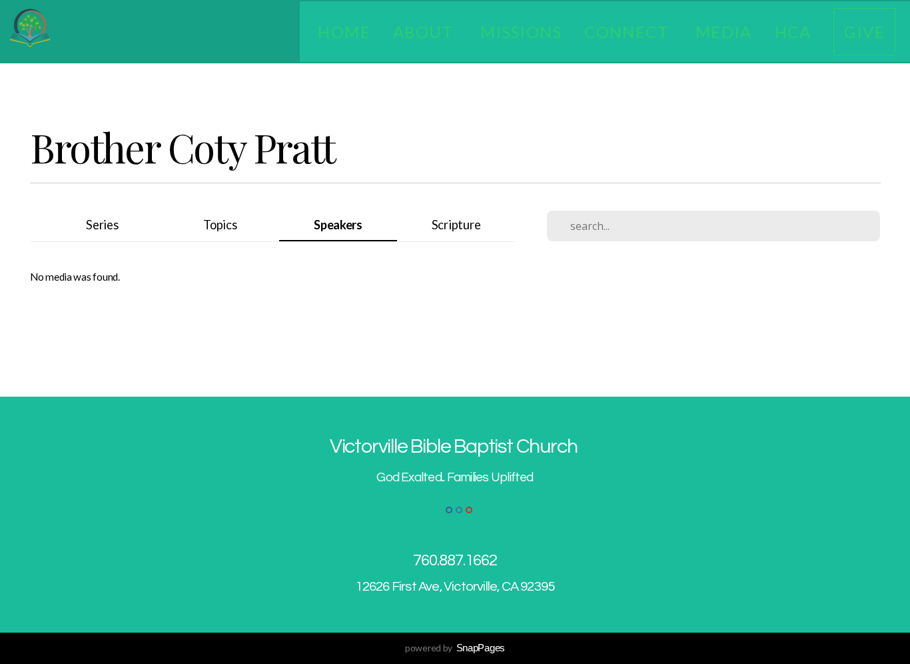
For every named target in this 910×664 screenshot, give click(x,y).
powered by (455, 647)
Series (102, 224)
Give (864, 31)
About (425, 31)
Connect (628, 31)
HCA (793, 31)
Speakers (338, 224)
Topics (219, 224)
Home (344, 31)
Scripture (456, 224)
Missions (521, 31)
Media (723, 31)
